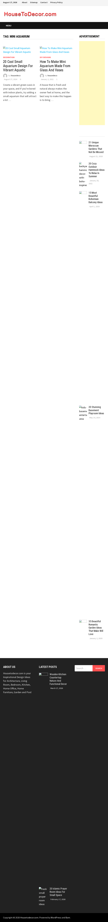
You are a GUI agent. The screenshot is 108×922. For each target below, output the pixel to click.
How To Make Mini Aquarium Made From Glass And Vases (55, 66)
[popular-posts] (82, 134)
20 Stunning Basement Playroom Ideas (96, 410)
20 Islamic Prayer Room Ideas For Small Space (58, 892)
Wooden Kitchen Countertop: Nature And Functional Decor (58, 679)
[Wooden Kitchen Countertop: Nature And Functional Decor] (43, 674)
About (24, 2)
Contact (44, 2)
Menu (8, 25)
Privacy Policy (56, 2)
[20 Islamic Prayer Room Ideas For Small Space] (43, 889)
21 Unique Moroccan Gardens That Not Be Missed (96, 147)
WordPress (56, 917)
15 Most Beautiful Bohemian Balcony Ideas (96, 197)
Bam (68, 917)
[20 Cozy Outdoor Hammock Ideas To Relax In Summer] (83, 164)
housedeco (16, 75)
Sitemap (34, 2)
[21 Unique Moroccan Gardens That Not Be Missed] (83, 142)
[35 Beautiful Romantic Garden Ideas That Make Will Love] (83, 621)
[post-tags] (101, 134)
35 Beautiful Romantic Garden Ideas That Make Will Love (96, 628)
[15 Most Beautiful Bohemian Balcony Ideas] (83, 193)
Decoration (8, 57)
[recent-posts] (89, 134)
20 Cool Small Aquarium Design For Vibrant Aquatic (18, 66)
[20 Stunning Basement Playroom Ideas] (83, 407)
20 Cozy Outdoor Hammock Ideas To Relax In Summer (97, 170)
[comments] (95, 134)
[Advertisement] (92, 83)
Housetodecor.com (29, 917)
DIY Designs (45, 57)
